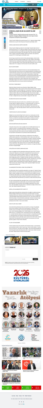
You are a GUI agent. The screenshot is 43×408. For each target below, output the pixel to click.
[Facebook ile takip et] (20, 402)
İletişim (20, 395)
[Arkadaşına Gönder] (5, 44)
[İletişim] (38, 5)
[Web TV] (39, 1)
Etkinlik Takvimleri (28, 395)
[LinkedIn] (5, 42)
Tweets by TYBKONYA (21, 343)
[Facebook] (5, 38)
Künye (17, 395)
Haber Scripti (20, 404)
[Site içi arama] (40, 5)
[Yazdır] (5, 46)
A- (40, 33)
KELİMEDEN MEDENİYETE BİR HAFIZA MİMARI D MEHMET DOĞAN (19, 4)
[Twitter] (5, 40)
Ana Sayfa (13, 395)
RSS (23, 395)
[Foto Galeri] (40, 1)
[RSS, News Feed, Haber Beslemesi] (21, 402)
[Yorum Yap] (5, 48)
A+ (40, 31)
